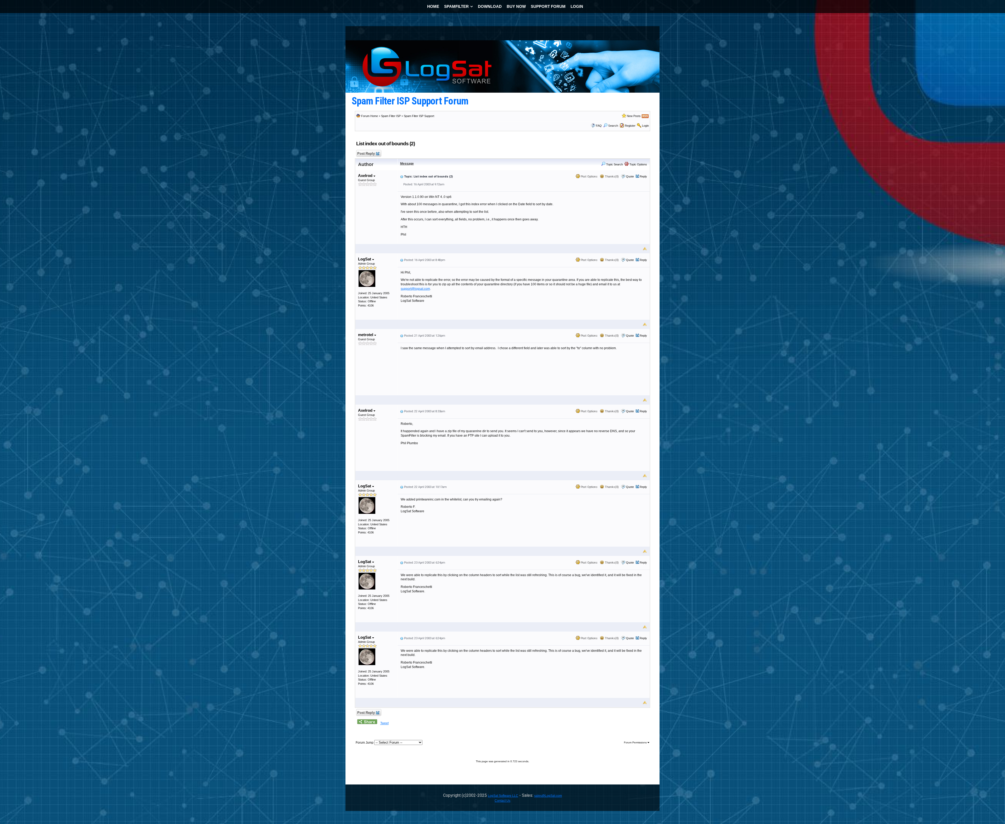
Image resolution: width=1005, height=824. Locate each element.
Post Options (589, 176)
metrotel (366, 334)
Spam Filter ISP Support (419, 116)
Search (613, 125)
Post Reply (366, 153)
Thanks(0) (611, 176)
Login (645, 125)
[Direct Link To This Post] (401, 176)
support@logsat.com (415, 289)
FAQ (599, 125)
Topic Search (614, 164)
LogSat (365, 259)
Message (407, 163)
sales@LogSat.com (548, 796)
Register (630, 125)
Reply (643, 176)
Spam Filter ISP (391, 116)
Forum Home (369, 116)
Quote (630, 176)
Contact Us (502, 801)
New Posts (634, 116)
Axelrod (365, 175)
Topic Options (638, 164)
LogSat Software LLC (503, 796)
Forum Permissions (635, 742)
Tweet (384, 723)
